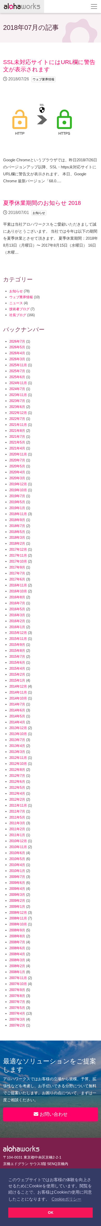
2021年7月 (17, 437)
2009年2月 (17, 901)
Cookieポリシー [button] (66, 1199)
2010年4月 (17, 865)
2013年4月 (17, 746)
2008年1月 (17, 972)
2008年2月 (17, 966)
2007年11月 (18, 978)
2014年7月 (17, 704)
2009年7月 (17, 877)
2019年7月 (17, 496)
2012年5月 (17, 787)
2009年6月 (17, 883)
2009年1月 (17, 907)
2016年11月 (18, 585)
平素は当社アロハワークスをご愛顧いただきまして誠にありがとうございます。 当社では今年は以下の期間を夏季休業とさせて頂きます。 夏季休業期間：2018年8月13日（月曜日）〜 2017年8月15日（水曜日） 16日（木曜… (50, 227)
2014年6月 (17, 710)
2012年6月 (17, 782)
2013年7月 (17, 740)
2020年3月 (17, 478)
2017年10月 (18, 561)
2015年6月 (17, 662)
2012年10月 (18, 764)
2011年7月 (17, 811)
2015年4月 (17, 668)
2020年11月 (18, 454)
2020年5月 (17, 466)
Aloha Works (21, 1148)
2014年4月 (17, 722)
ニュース (16, 303)
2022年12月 (18, 413)
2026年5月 (17, 347)
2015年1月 (17, 680)
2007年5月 (17, 1008)
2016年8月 (17, 597)
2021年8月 (17, 431)
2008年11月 (18, 918)
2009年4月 (17, 889)
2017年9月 (17, 567)
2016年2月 (17, 621)
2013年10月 (18, 734)
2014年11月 (18, 692)
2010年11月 (18, 847)
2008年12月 (18, 913)
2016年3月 (17, 615)
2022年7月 (17, 419)
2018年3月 (17, 537)
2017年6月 (17, 579)
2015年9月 (17, 645)
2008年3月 (17, 960)
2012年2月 (17, 799)
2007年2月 (17, 1025)
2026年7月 (17, 341)
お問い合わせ (53, 1114)
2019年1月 (17, 508)
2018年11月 (18, 514)
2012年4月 (17, 793)
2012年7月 (17, 776)
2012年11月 (18, 758)
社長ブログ (17, 315)
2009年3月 (17, 895)
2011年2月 (17, 829)
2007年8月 (17, 996)
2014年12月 (18, 686)
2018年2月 (17, 543)
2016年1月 (17, 627)
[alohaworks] (22, 6)
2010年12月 (18, 841)
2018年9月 (17, 520)
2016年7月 (17, 603)
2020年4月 (17, 472)
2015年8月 (17, 651)
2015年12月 (18, 633)
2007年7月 (17, 1002)
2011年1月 (17, 835)
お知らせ (16, 291)
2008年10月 (18, 924)
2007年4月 (17, 1013)
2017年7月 (17, 573)
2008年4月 (17, 954)
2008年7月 (17, 942)
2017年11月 (18, 555)
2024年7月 (17, 389)
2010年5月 (17, 859)
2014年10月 (18, 698)
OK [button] (50, 1212)
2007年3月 (17, 1019)
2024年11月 (18, 383)
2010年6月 (17, 853)
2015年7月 (17, 657)
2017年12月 (18, 549)
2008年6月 (17, 948)
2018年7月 (17, 526)
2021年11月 (18, 425)
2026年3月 (17, 359)
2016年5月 (17, 609)
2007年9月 (17, 990)
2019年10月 (18, 490)
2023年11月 (18, 395)
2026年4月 (17, 353)
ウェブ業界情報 (21, 297)
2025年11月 (18, 365)
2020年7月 (17, 460)
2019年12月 (18, 484)
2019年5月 (17, 502)
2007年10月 (18, 984)
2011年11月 (18, 805)
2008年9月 (17, 930)
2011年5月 (17, 817)
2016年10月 (18, 591)
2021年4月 (17, 448)
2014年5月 (17, 716)
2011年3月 (17, 823)
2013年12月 (18, 728)
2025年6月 (17, 377)
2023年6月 (17, 407)
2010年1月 (17, 871)
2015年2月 (17, 674)
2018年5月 (17, 532)
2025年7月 (17, 371)
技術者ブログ (19, 309)
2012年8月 (17, 770)
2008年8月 (17, 936)
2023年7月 (17, 401)
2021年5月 (17, 442)
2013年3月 (17, 752)
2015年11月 (18, 639)
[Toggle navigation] (94, 6)
